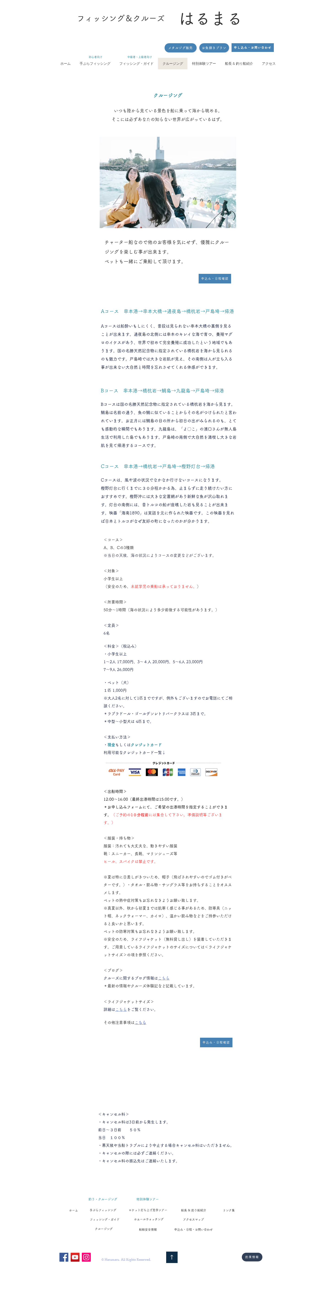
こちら (164, 978)
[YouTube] (75, 1257)
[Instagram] (86, 1257)
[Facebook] (63, 1257)
